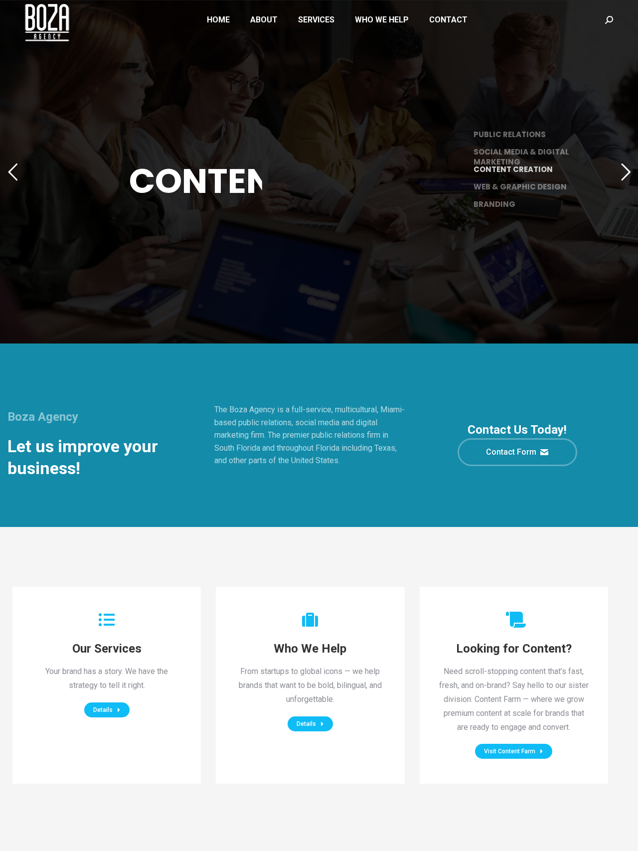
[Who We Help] (310, 620)
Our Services (107, 649)
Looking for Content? (514, 649)
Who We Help (310, 649)
